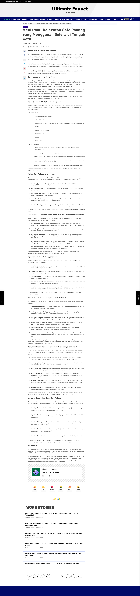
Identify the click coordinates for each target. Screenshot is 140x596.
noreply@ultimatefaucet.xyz (52, 476)
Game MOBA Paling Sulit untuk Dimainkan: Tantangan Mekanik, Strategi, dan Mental (54, 544)
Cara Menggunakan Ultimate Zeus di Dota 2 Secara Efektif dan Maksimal (52, 564)
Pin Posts (115, 19)
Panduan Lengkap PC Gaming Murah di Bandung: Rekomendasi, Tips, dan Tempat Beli (52, 514)
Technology (93, 19)
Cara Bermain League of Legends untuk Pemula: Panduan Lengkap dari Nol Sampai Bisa (53, 554)
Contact (107, 19)
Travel (101, 19)
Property (84, 19)
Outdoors (25, 19)
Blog (18, 19)
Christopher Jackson (27, 43)
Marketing (57, 19)
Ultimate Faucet (70, 9)
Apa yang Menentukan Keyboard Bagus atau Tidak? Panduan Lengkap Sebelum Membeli (51, 524)
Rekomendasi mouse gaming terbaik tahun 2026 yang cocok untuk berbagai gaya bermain (53, 534)
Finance (43, 19)
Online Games (67, 19)
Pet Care (77, 19)
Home (6, 19)
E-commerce (34, 19)
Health (49, 19)
